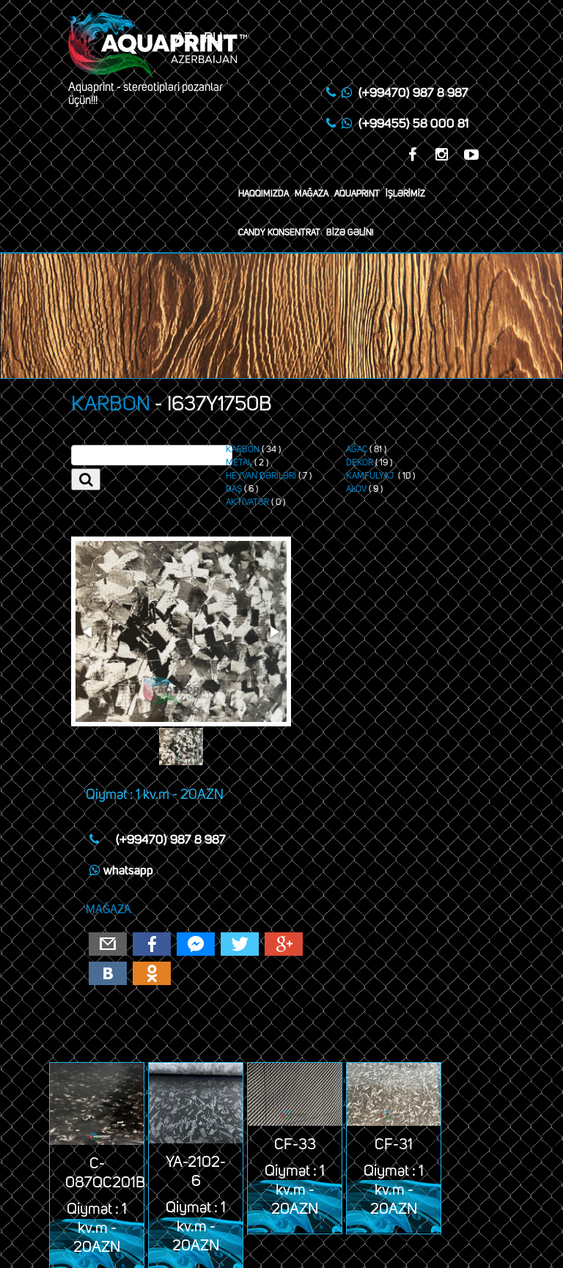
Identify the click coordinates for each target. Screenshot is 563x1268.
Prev (88, 632)
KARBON (110, 404)
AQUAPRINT (357, 194)
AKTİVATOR (247, 502)
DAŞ (234, 489)
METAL (239, 463)
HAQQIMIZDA (263, 194)
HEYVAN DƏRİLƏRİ (261, 476)
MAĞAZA (311, 194)
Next (273, 632)
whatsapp (128, 871)
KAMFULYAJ (371, 476)
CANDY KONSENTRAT (279, 233)
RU (213, 38)
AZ (184, 38)
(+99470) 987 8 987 (413, 93)
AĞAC (356, 450)
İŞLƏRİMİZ (405, 194)
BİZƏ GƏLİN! (350, 233)
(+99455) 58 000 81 (413, 124)
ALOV (356, 489)
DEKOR (359, 463)
